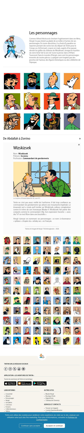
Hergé (8, 400)
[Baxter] (77, 240)
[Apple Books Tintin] (25, 384)
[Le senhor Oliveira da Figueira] (47, 310)
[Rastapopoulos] (72, 101)
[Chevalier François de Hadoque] (17, 270)
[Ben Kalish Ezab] (17, 250)
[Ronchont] (57, 321)
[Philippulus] (77, 310)
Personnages (10, 398)
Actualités (9, 402)
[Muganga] (7, 310)
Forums (8, 407)
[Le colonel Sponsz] (27, 331)
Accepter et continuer (54, 426)
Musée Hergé (50, 394)
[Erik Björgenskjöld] (37, 250)
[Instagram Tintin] (10, 369)
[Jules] (17, 301)
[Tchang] (72, 121)
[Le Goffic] (17, 290)
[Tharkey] (67, 331)
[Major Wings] (47, 341)
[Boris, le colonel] (67, 250)
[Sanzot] (77, 321)
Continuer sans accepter (30, 426)
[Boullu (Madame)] (17, 260)
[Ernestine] (37, 280)
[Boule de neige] (77, 250)
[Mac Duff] (57, 301)
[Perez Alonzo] (67, 310)
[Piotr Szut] (37, 331)
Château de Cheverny (52, 400)
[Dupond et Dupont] (12, 81)
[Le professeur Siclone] (7, 331)
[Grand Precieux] (27, 290)
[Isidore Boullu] (7, 260)
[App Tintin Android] (40, 384)
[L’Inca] (57, 290)
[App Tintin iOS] (10, 384)
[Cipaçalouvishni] (47, 270)
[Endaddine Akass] (27, 280)
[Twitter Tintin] (14, 369)
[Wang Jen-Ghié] (37, 341)
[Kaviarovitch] (37, 301)
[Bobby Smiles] (17, 331)
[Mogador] (77, 301)
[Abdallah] (7, 240)
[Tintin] (52, 81)
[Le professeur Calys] (37, 260)
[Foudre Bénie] (67, 280)
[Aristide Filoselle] (37, 240)
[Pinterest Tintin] (23, 369)
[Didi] (17, 280)
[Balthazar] (57, 240)
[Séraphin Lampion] (12, 101)
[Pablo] (57, 310)
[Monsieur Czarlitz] (67, 270)
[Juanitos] (7, 301)
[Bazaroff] (7, 250)
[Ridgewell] (27, 321)
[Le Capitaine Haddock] (32, 81)
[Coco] (57, 270)
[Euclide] (47, 280)
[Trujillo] (17, 341)
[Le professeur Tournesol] (52, 101)
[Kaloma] (27, 301)
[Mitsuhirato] (67, 301)
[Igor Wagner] (47, 290)
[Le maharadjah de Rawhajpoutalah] (17, 321)
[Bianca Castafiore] (32, 101)
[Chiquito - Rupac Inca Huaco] (37, 270)
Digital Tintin (49, 398)
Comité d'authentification (54, 410)
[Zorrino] (77, 341)
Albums (8, 396)
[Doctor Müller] (17, 310)
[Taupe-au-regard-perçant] (57, 331)
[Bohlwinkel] (47, 250)
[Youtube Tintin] (19, 369)
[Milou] (72, 81)
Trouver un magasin (52, 408)
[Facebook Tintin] (5, 369)
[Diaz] (7, 280)
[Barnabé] (67, 240)
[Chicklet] (27, 270)
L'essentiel (9, 394)
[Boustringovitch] (27, 260)
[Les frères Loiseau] (47, 301)
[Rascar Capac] (52, 121)
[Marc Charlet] (77, 260)
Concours (9, 405)
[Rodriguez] (47, 321)
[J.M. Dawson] (77, 270)
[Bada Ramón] (47, 240)
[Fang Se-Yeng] (57, 280)
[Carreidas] (67, 260)
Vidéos (8, 411)
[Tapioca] (47, 331)
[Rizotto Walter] (37, 321)
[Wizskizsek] (57, 341)
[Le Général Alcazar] (12, 121)
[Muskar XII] (27, 310)
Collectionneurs (11, 409)
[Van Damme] (27, 341)
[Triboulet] (7, 341)
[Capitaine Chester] (7, 270)
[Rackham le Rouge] (7, 321)
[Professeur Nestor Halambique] (37, 290)
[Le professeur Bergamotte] (32, 121)
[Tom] (77, 331)
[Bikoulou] (27, 250)
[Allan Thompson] (17, 240)
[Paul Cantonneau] (47, 260)
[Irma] (67, 290)
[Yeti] (67, 341)
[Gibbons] (77, 280)
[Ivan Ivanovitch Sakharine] (67, 321)
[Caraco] (57, 260)
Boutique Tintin (50, 396)
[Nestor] (37, 310)
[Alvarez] (27, 240)
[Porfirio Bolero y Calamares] (57, 250)
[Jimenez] (77, 290)
